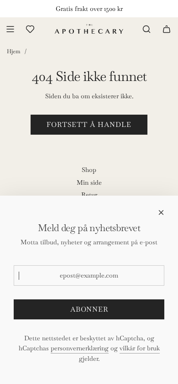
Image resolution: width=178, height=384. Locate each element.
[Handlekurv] (167, 29)
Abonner (89, 309)
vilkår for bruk (140, 348)
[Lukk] (161, 212)
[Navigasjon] (10, 29)
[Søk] (146, 29)
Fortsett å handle (89, 124)
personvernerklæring (80, 348)
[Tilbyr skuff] (30, 29)
